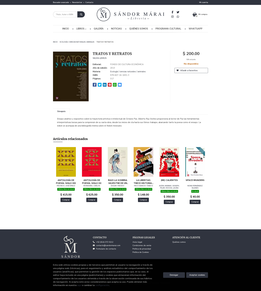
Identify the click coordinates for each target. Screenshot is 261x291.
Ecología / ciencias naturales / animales (77, 41)
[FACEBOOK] (172, 12)
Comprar (66, 200)
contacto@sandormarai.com (108, 245)
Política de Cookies (141, 252)
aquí (79, 285)
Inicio (55, 41)
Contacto (89, 2)
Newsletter (77, 2)
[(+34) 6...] (178, 16)
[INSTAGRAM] (172, 16)
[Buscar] (81, 14)
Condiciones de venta (142, 245)
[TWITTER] (178, 12)
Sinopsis (61, 111)
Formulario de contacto (106, 249)
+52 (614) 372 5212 (104, 242)
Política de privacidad (142, 249)
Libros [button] (80, 28)
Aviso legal (137, 242)
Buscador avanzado (61, 2)
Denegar (174, 275)
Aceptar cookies (197, 275)
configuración (102, 285)
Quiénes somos (179, 242)
